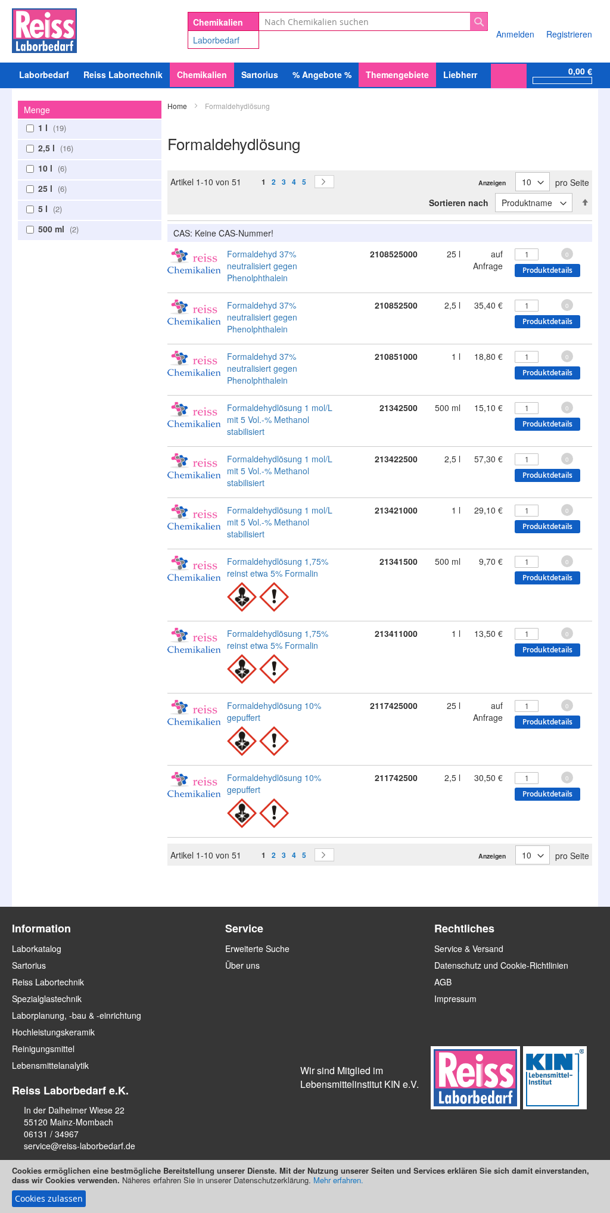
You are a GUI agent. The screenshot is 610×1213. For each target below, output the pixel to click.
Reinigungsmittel (43, 1049)
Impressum (455, 998)
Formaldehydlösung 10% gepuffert (274, 711)
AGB (443, 982)
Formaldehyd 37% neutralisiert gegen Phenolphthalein (262, 266)
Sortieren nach (458, 203)
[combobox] (373, 21)
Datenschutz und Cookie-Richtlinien (501, 965)
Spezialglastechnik (47, 998)
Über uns (242, 965)
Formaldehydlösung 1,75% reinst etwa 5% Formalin (277, 567)
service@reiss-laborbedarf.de (79, 1146)
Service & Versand (468, 948)
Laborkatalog (36, 948)
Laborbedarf (216, 40)
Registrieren (569, 34)
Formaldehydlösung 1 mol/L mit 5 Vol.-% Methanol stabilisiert (279, 419)
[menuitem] (44, 75)
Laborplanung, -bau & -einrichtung (76, 1015)
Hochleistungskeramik (53, 1032)
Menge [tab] (37, 110)
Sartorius (29, 965)
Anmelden (515, 34)
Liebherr (460, 74)
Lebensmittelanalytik (50, 1065)
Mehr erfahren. (338, 1180)
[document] (305, 1186)
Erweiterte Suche (257, 948)
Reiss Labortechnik (48, 982)
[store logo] (44, 28)
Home (178, 106)
